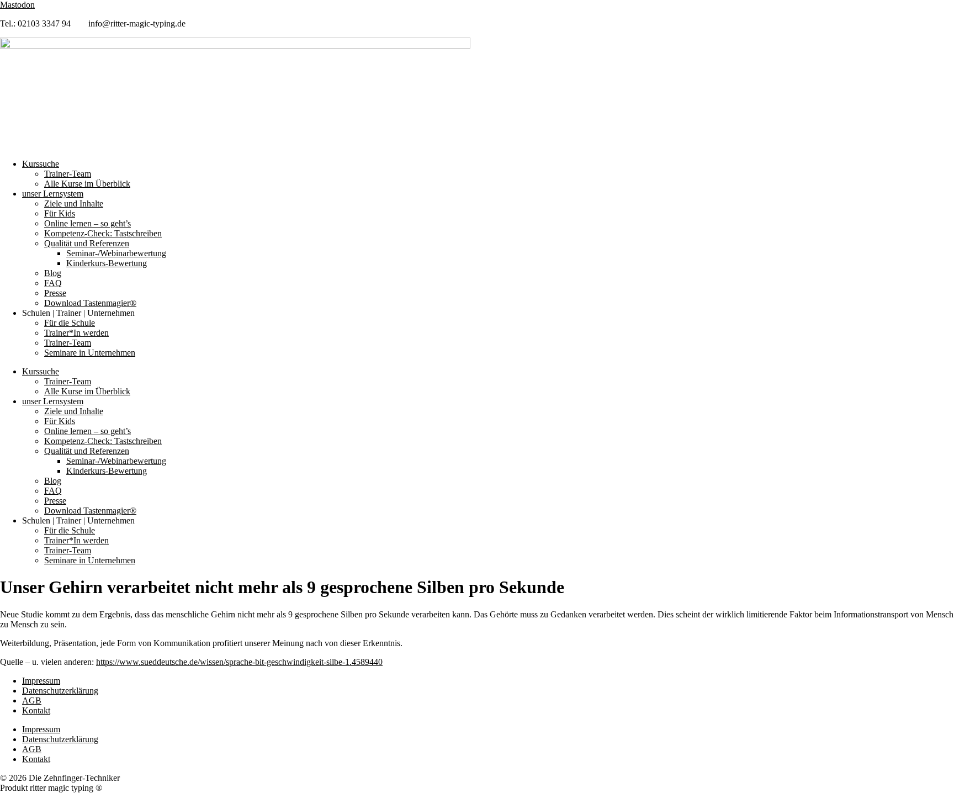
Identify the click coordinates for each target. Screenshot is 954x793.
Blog (52, 273)
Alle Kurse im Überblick (87, 183)
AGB (31, 700)
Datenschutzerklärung (60, 690)
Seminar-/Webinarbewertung (116, 253)
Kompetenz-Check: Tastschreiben (103, 233)
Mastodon (17, 4)
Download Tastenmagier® (90, 303)
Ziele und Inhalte (73, 203)
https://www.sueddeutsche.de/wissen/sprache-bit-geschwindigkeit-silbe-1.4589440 (239, 662)
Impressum (41, 680)
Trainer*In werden (76, 332)
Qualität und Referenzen (86, 243)
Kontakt (36, 710)
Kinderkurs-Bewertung (106, 263)
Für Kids (59, 213)
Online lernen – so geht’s (87, 223)
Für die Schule (69, 322)
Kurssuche (40, 163)
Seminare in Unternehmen (89, 352)
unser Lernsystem (52, 193)
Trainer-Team (67, 173)
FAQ (53, 283)
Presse (55, 293)
